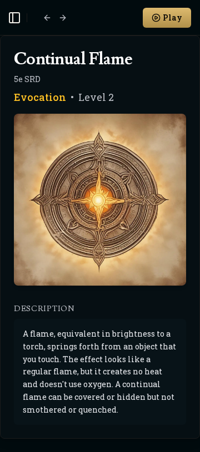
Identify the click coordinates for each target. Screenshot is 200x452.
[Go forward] (62, 17)
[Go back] (47, 17)
